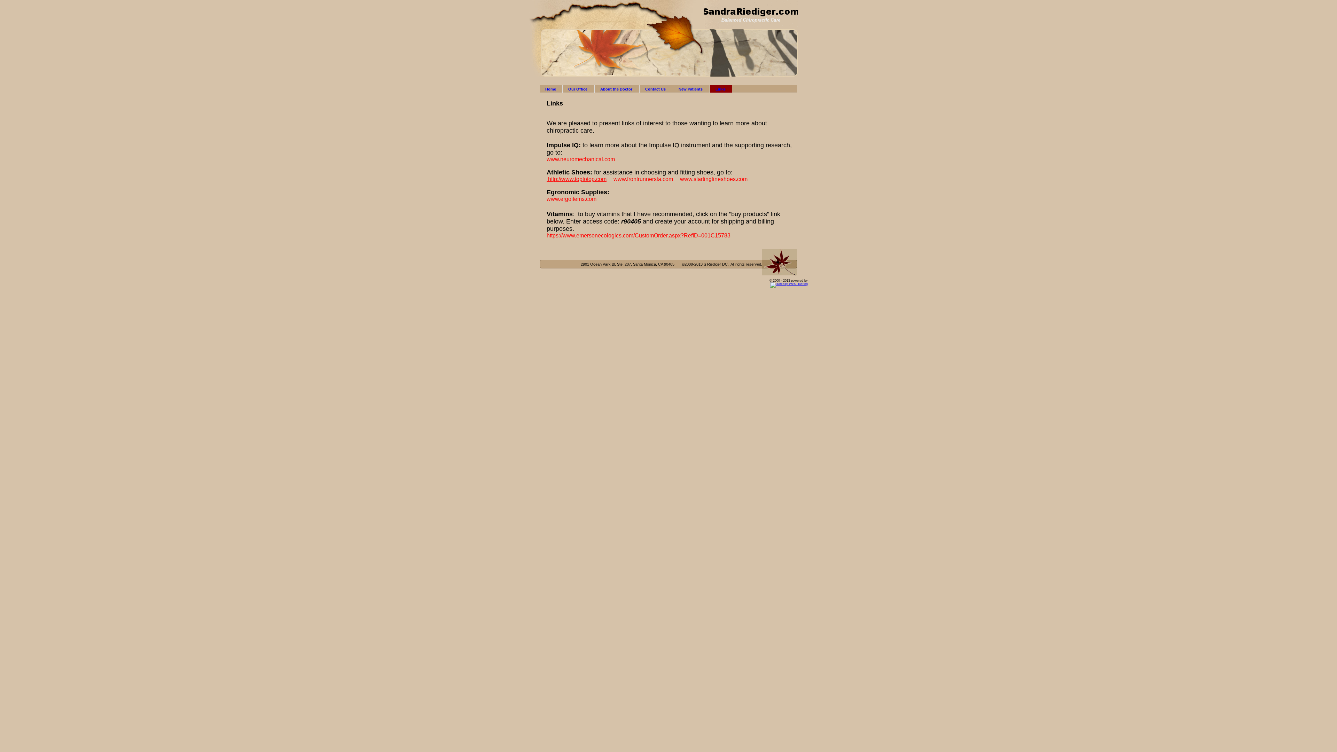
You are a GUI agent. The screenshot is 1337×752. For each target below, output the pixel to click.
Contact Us (655, 89)
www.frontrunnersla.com (643, 179)
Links (721, 89)
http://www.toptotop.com (577, 179)
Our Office (577, 89)
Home (550, 89)
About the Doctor (616, 89)
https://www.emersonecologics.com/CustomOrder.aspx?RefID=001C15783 (638, 235)
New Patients (691, 89)
